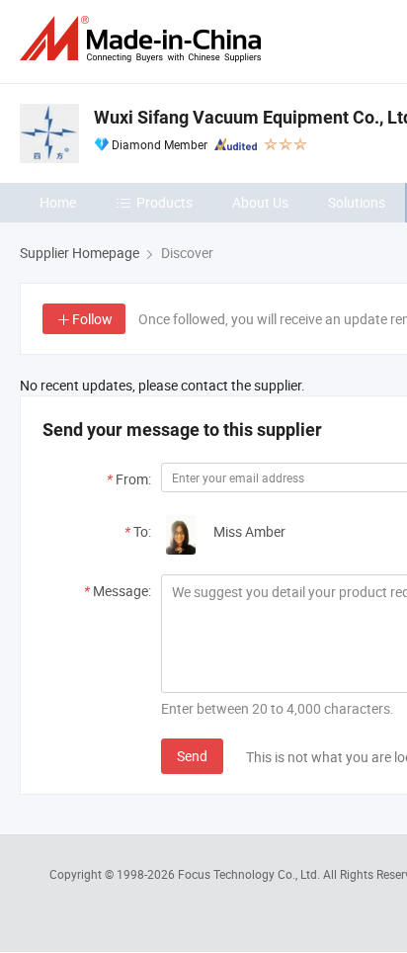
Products (164, 202)
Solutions (356, 202)
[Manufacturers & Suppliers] (144, 39)
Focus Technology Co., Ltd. (250, 874)
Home (58, 202)
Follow (92, 318)
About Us (260, 202)
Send (192, 755)
